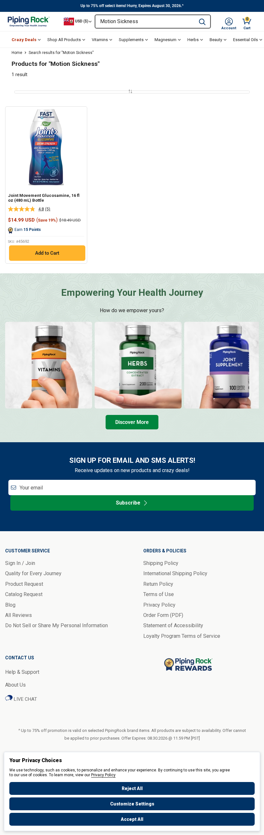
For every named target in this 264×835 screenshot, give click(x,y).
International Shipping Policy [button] (175, 573)
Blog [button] (10, 605)
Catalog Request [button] (23, 594)
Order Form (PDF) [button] (163, 615)
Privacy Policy (103, 775)
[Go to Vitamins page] (48, 365)
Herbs (193, 39)
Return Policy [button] (158, 584)
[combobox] (144, 21)
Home (17, 52)
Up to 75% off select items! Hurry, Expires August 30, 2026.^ (132, 6)
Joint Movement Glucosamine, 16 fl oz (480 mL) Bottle (44, 198)
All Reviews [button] (18, 615)
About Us (15, 685)
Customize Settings (132, 803)
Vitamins (100, 39)
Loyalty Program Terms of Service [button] (181, 636)
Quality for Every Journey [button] (33, 573)
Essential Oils (245, 39)
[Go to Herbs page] (138, 365)
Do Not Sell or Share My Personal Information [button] (56, 625)
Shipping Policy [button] (160, 563)
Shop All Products (64, 39)
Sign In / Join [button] (20, 563)
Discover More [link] (132, 422)
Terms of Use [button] (158, 594)
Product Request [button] (24, 584)
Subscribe (128, 503)
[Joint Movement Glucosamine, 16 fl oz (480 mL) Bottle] (46, 147)
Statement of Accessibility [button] (173, 625)
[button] (229, 21)
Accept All (132, 819)
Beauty (216, 39)
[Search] (202, 21)
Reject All (132, 788)
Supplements (131, 39)
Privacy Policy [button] (159, 605)
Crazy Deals (24, 39)
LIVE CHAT (25, 699)
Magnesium (165, 39)
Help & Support (22, 672)
